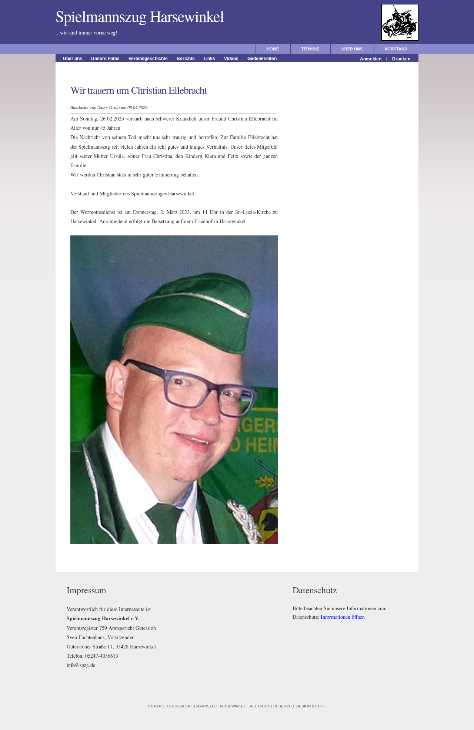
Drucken (401, 59)
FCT (321, 706)
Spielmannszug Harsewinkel (145, 16)
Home (273, 49)
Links (209, 58)
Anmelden (370, 59)
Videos (231, 58)
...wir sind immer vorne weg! (103, 32)
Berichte (186, 58)
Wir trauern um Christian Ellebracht (138, 90)
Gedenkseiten (262, 58)
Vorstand (396, 49)
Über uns (352, 49)
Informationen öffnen (343, 616)
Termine (310, 49)
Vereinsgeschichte (148, 58)
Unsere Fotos (105, 58)
